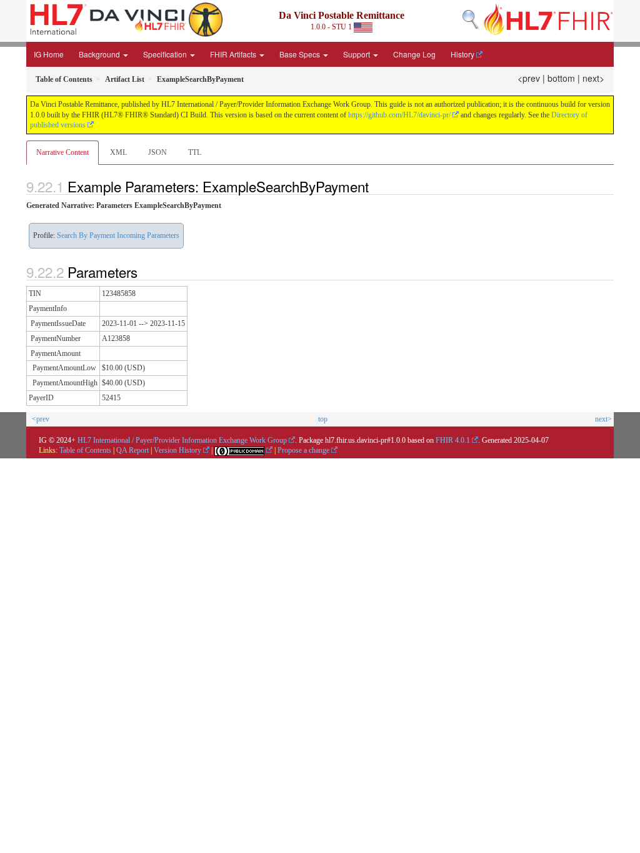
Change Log (414, 54)
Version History (177, 450)
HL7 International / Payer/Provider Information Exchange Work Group (182, 440)
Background (100, 54)
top (323, 419)
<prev (529, 78)
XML (118, 152)
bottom (561, 78)
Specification (166, 54)
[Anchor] (375, 186)
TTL (194, 152)
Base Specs (300, 54)
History (462, 54)
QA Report (132, 450)
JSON (157, 152)
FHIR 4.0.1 (453, 440)
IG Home (49, 54)
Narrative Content (62, 152)
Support (357, 54)
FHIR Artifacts (234, 54)
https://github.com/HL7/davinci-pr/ (399, 115)
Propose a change (303, 450)
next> (593, 78)
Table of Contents (85, 450)
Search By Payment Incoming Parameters (118, 235)
